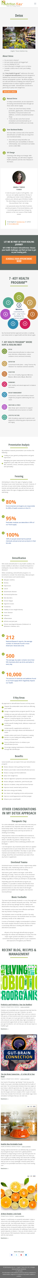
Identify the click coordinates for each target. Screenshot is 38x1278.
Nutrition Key (21, 222)
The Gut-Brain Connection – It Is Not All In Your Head (18, 1075)
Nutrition (17, 1007)
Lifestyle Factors (10, 1007)
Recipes (18, 1146)
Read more (4, 1029)
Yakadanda (23, 1269)
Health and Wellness (6, 1146)
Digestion (3, 1007)
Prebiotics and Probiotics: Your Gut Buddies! (16, 1004)
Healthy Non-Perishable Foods (11, 1144)
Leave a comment (25, 1007)
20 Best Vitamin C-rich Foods (11, 1213)
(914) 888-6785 (14, 224)
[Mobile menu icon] (35, 4)
